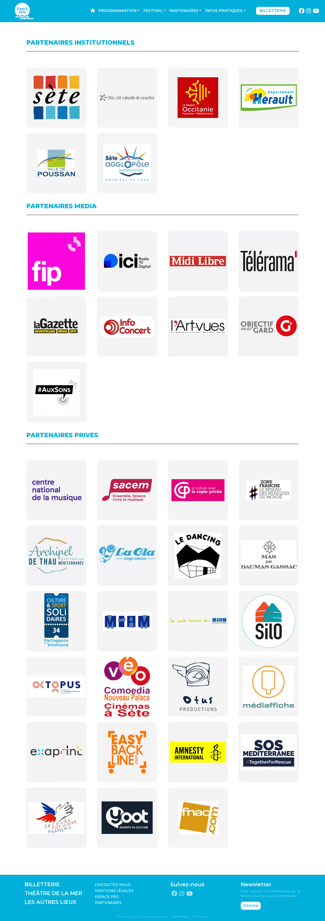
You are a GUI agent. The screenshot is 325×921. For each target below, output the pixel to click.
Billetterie (273, 10)
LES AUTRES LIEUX (50, 902)
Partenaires (183, 10)
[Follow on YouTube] (316, 11)
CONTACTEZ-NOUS (112, 885)
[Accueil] (93, 11)
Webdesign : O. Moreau (190, 916)
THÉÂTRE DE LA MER (53, 893)
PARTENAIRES (108, 903)
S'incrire (250, 906)
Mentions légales (114, 891)
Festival (152, 10)
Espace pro (107, 897)
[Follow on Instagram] (309, 11)
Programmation (117, 10)
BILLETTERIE (42, 884)
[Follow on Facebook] (301, 11)
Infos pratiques (223, 10)
